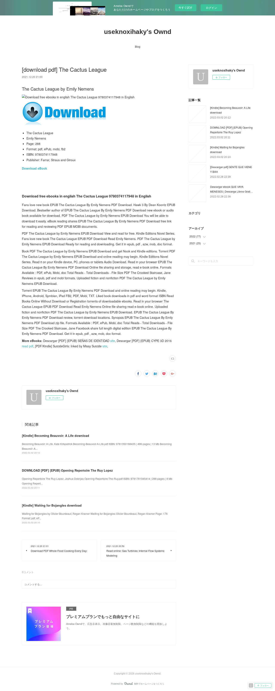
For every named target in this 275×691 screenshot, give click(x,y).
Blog (137, 46)
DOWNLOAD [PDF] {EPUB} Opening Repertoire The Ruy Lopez (67, 470)
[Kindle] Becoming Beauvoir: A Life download (55, 435)
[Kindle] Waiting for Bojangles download (52, 505)
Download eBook (34, 168)
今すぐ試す (185, 7)
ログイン (211, 8)
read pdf (27, 346)
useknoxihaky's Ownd (137, 31)
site (112, 341)
